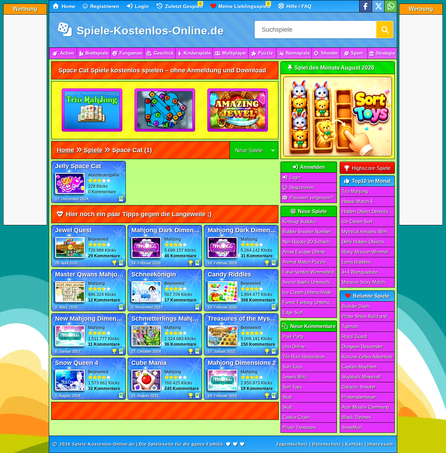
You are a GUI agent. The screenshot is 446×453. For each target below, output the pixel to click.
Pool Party (293, 336)
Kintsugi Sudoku (299, 221)
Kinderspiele (197, 53)
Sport (357, 53)
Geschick (164, 53)
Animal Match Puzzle (304, 262)
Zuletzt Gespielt (183, 6)
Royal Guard (354, 336)
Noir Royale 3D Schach (306, 241)
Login (141, 6)
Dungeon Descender (362, 346)
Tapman (350, 326)
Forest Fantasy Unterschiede (310, 302)
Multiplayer (234, 53)
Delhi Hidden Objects (363, 241)
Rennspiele (298, 53)
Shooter (329, 53)
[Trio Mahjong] (92, 110)
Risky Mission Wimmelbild (368, 252)
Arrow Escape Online (304, 252)
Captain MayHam (359, 366)
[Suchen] (384, 29)
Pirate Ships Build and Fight (368, 316)
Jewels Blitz (295, 377)
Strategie (385, 53)
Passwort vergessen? (310, 197)
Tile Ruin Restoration (304, 356)
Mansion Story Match (363, 282)
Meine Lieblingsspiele (244, 6)
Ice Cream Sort (357, 221)
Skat (287, 397)
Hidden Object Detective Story (368, 211)
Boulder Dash (355, 306)
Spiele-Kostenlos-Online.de (149, 30)
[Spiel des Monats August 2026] (337, 154)
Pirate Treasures (299, 427)
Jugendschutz (292, 444)
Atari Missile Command (365, 407)
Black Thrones (356, 417)
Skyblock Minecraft (361, 377)
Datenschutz (326, 444)
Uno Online (294, 346)
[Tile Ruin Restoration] (165, 110)
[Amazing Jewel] (238, 110)
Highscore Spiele (371, 168)
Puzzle (265, 53)
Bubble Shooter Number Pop (310, 231)
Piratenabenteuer (359, 397)
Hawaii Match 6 (357, 201)
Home (67, 6)
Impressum (380, 444)
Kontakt (354, 444)
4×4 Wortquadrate (360, 272)
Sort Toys (292, 366)
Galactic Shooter (359, 387)
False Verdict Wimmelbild (308, 272)
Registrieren (104, 6)
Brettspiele (96, 53)
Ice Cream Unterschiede (307, 292)
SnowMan (352, 427)
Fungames (131, 53)
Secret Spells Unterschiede (310, 282)
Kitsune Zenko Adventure (367, 356)
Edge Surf (293, 312)
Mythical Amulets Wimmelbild (368, 231)
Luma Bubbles (356, 262)
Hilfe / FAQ (298, 6)
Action (67, 53)
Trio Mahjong (355, 191)
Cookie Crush (296, 417)
